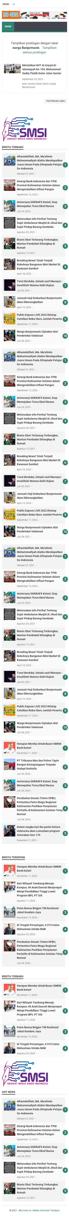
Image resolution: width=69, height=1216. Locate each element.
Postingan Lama (55, 101)
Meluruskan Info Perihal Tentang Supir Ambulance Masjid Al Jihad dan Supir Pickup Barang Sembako (39, 222)
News (45, 83)
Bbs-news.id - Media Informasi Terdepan (39, 1210)
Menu (8, 26)
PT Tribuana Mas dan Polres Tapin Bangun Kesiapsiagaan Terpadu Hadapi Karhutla (38, 764)
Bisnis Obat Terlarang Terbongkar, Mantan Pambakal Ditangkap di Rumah (37, 243)
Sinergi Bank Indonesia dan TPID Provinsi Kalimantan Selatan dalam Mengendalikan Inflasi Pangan (38, 185)
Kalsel (38, 83)
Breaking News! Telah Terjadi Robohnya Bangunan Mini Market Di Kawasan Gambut (38, 264)
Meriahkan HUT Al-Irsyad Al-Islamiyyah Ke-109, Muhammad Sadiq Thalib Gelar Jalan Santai (41, 69)
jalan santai (28, 83)
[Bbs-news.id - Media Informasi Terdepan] (34, 15)
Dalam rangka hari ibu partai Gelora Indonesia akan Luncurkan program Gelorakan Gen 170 (38, 830)
